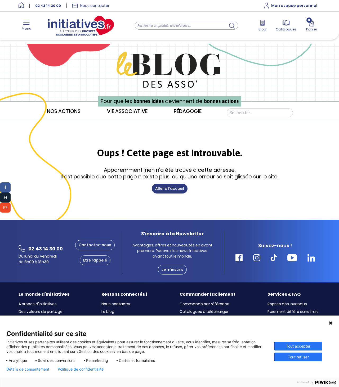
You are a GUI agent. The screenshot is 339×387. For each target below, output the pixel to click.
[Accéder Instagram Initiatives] (256, 258)
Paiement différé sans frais (293, 311)
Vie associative (127, 111)
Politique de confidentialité (81, 369)
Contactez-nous (95, 245)
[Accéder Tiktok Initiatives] (274, 258)
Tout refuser (298, 357)
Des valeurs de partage (41, 311)
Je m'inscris (172, 269)
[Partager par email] (5, 207)
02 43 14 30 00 (48, 6)
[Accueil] (21, 5)
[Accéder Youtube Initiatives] (292, 258)
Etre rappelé (95, 260)
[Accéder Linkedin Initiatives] (311, 258)
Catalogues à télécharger (204, 311)
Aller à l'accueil (169, 188)
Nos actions (64, 111)
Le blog (107, 311)
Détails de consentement (27, 369)
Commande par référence (204, 304)
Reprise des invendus (287, 304)
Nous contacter (116, 304)
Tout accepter (298, 346)
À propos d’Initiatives (38, 304)
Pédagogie (188, 111)
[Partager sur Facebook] (5, 187)
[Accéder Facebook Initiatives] (239, 258)
